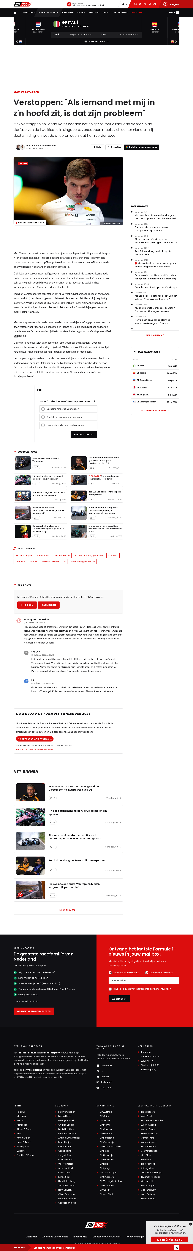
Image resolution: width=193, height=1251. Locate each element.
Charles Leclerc (66, 1125)
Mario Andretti (148, 1198)
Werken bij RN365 (150, 1065)
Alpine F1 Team (24, 1129)
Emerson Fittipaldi (150, 1177)
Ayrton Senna (148, 1129)
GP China (104, 1116)
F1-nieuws (29, 12)
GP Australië (106, 1112)
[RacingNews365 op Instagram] (135, 4)
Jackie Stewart (149, 1142)
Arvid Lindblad (65, 1168)
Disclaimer (31, 1236)
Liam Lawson (65, 1190)
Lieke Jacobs (32, 145)
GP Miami (105, 1125)
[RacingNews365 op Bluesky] (149, 4)
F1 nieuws (113, 555)
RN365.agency (148, 1069)
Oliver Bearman (66, 1194)
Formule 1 (20, 561)
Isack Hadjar (64, 1142)
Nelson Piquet (148, 1185)
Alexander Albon (66, 1185)
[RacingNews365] (23, 4)
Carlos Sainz (64, 1151)
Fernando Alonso (67, 1133)
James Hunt (147, 1138)
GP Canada (106, 1129)
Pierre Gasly (64, 1172)
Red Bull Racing (62, 555)
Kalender (68, 12)
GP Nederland (107, 1159)
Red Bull (21, 1112)
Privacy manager (135, 1236)
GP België (104, 1151)
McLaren (21, 1116)
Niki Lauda (146, 1159)
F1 (65, 561)
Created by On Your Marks (106, 1236)
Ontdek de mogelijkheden (34, 1011)
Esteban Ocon (65, 1159)
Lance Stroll (64, 1177)
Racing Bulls (23, 1146)
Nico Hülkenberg (66, 1181)
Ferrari (20, 1120)
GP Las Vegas (107, 1185)
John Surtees (148, 1194)
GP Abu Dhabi (107, 1194)
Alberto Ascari (148, 1125)
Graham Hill (147, 1181)
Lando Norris (93, 262)
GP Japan (105, 1120)
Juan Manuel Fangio (151, 1172)
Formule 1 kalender (34, 1069)
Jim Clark (146, 1155)
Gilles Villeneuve (149, 1133)
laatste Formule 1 (28, 1052)
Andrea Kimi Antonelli (69, 1138)
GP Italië (104, 1164)
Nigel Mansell (148, 1164)
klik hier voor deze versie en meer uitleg (34, 749)
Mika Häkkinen (148, 1146)
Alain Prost (146, 1116)
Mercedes (22, 1125)
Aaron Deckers (49, 145)
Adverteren (147, 1061)
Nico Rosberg (148, 1112)
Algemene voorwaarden (55, 1236)
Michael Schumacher (152, 1120)
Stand (81, 12)
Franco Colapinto (67, 1198)
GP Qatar (104, 1190)
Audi (19, 1133)
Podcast (94, 12)
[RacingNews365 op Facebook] (140, 4)
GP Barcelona (107, 1138)
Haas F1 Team (24, 1142)
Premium (136, 12)
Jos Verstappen (149, 1151)
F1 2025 (33, 561)
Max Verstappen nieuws (83, 561)
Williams (21, 1151)
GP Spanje (105, 1168)
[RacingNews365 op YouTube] (154, 4)
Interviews (121, 12)
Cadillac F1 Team (26, 1155)
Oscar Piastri (64, 1146)
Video (106, 12)
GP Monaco (106, 1133)
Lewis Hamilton (66, 1129)
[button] (38, 27)
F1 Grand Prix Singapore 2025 (89, 555)
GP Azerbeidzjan (108, 1172)
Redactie (146, 1052)
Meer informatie (99, 41)
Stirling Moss (147, 1168)
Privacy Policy (80, 1236)
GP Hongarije (106, 1155)
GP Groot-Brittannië (110, 1146)
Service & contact (150, 1056)
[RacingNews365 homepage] (15, 12)
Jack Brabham (148, 1190)
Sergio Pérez (64, 1155)
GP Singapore (107, 1177)
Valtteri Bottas (65, 1164)
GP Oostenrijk (107, 1142)
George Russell (54, 262)
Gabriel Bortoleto (67, 1203)
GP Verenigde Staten (111, 1181)
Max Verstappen (48, 12)
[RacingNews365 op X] (145, 4)
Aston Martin (23, 1138)
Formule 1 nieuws (50, 561)
